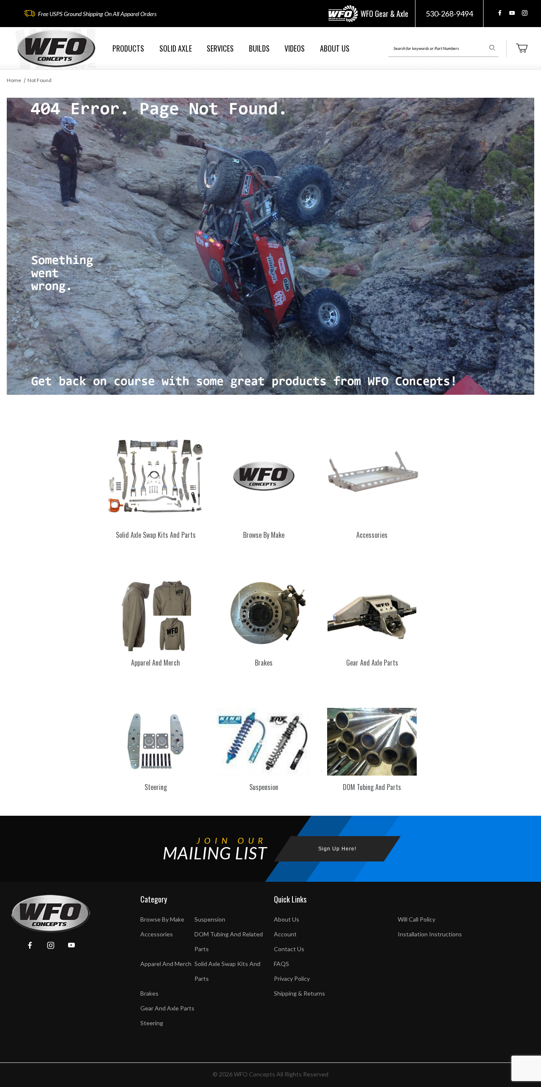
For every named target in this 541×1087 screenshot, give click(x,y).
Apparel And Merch (165, 963)
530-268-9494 (449, 13)
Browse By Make (162, 919)
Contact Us (289, 948)
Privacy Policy (292, 978)
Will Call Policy (416, 919)
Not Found (39, 80)
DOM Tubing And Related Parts (228, 941)
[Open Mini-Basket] (521, 48)
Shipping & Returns (299, 993)
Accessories (156, 934)
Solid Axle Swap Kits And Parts (227, 971)
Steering (151, 1022)
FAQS (281, 963)
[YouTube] (512, 13)
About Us (286, 919)
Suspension (209, 919)
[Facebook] (500, 13)
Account (285, 934)
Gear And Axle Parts (167, 1008)
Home (14, 80)
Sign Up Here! (337, 849)
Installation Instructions (430, 934)
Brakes (149, 993)
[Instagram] (524, 13)
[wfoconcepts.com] (56, 48)
